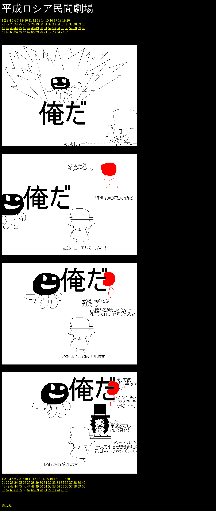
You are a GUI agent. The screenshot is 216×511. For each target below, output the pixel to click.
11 (30, 20)
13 (38, 20)
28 (33, 24)
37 (71, 24)
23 (12, 24)
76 (66, 32)
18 (59, 20)
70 (41, 32)
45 (20, 28)
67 (28, 32)
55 (62, 28)
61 (3, 32)
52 (49, 28)
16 (51, 20)
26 (24, 24)
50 (41, 28)
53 (54, 28)
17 (55, 20)
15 (47, 20)
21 (3, 24)
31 (45, 24)
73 (54, 32)
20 (68, 20)
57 (71, 28)
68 (33, 32)
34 (58, 24)
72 (49, 32)
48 (33, 28)
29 (37, 24)
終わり (7, 505)
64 (16, 32)
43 (12, 28)
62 (7, 32)
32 (49, 24)
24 (16, 24)
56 (66, 28)
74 (58, 32)
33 (54, 24)
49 (37, 28)
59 (79, 28)
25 (20, 24)
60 (83, 28)
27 (28, 24)
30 (41, 24)
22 (7, 24)
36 (66, 24)
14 (43, 20)
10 (26, 20)
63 (12, 32)
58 (75, 28)
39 (79, 24)
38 (75, 24)
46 (24, 28)
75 (62, 32)
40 (83, 24)
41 (3, 28)
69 (37, 32)
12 (34, 20)
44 (16, 28)
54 (58, 28)
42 (7, 28)
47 (28, 28)
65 (20, 32)
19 (64, 20)
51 (45, 28)
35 (62, 24)
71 (45, 32)
